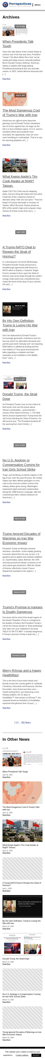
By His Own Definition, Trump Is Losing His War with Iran (20, 325)
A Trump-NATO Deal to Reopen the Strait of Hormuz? (19, 251)
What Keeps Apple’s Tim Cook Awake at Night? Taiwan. (19, 181)
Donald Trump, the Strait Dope (19, 396)
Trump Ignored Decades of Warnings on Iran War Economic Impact (21, 538)
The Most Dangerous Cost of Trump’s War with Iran (21, 112)
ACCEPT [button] (36, 1055)
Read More (6, 79)
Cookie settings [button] (22, 1055)
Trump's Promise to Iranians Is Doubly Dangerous (22, 609)
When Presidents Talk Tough (18, 44)
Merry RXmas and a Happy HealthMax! (21, 673)
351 (23, 722)
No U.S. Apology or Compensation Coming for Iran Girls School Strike (21, 464)
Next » (28, 722)
